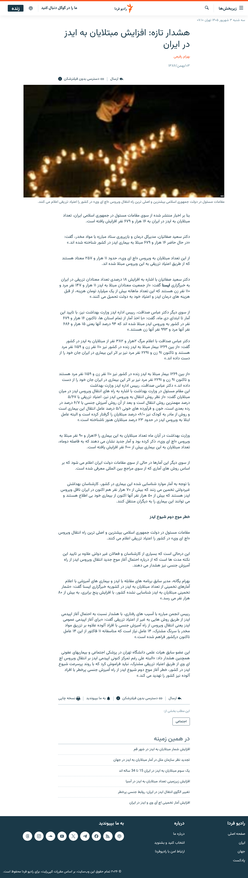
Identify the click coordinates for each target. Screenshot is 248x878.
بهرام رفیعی (182, 56)
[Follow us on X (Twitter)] (73, 836)
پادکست (239, 860)
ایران (242, 842)
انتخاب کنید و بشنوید (169, 842)
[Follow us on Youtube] (62, 836)
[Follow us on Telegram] (84, 836)
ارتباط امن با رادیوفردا (170, 851)
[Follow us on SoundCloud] (50, 836)
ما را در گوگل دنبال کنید (59, 8)
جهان (241, 851)
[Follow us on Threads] (27, 836)
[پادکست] (30, 8)
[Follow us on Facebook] (96, 836)
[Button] (116, 79)
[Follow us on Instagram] (39, 836)
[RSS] (107, 836)
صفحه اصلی (236, 833)
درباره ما (179, 833)
